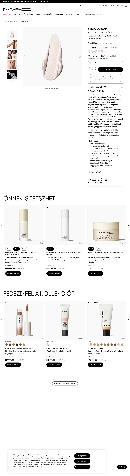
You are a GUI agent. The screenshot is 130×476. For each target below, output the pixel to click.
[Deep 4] (111, 344)
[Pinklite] (89, 51)
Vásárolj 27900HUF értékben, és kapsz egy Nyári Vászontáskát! (25, 1)
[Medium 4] (104, 344)
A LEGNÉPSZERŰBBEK (26, 14)
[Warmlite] (20, 344)
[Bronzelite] (95, 51)
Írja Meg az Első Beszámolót (65, 383)
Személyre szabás (82, 467)
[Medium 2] (101, 344)
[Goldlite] (92, 51)
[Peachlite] (102, 51)
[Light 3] (122, 344)
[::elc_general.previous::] (89, 344)
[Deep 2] (108, 344)
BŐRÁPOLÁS (48, 14)
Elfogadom (82, 455)
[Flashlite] (13, 344)
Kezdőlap (6, 21)
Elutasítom (82, 461)
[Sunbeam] (17, 344)
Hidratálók (25, 21)
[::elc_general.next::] (123, 344)
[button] (122, 467)
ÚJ (15, 14)
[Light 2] (91, 344)
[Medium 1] (98, 344)
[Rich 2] (115, 344)
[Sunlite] (24, 344)
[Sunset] (6, 344)
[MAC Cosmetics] (17, 9)
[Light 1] (118, 344)
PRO (78, 14)
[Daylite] (10, 344)
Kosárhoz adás (110, 69)
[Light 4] (94, 344)
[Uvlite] (99, 51)
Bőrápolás (15, 21)
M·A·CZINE (69, 14)
